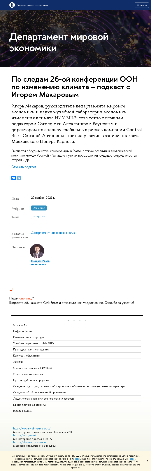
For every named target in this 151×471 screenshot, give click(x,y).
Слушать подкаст (23, 167)
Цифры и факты (22, 331)
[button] (68, 320)
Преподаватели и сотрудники (31, 349)
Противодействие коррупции (31, 380)
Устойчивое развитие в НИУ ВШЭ (33, 343)
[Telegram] (19, 178)
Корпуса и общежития (26, 355)
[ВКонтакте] (13, 178)
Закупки (18, 361)
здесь (77, 458)
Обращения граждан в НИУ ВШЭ (32, 368)
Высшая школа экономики (32, 5)
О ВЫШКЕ (20, 325)
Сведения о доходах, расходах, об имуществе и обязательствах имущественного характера (69, 386)
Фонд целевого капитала (28, 374)
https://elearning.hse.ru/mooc (31, 442)
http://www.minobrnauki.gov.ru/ (31, 428)
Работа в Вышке (22, 410)
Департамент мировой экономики (53, 233)
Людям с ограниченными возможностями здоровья (44, 398)
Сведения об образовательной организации (39, 392)
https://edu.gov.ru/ (24, 435)
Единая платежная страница (30, 404)
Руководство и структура (28, 337)
